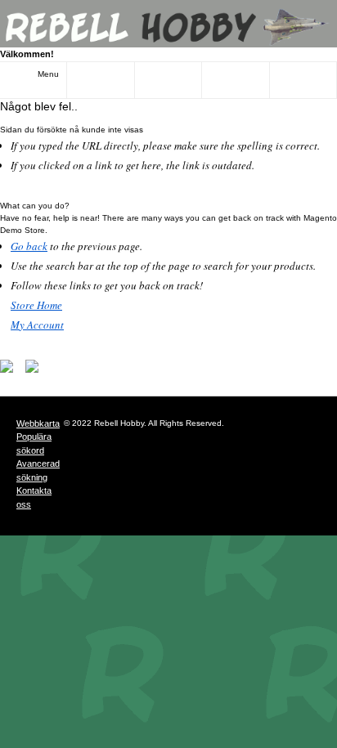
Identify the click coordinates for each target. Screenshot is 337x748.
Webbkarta (38, 423)
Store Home (36, 305)
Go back (29, 246)
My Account (37, 324)
